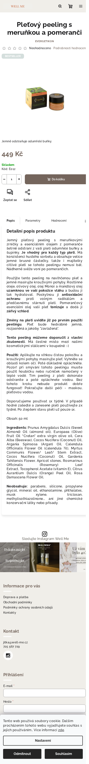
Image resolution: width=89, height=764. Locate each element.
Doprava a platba (15, 597)
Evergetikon (44, 41)
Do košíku (58, 179)
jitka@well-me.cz (15, 642)
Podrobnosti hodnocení (69, 48)
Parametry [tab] (33, 220)
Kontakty (9, 612)
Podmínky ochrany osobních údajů (28, 607)
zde (61, 730)
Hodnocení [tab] (59, 220)
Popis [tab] (11, 220)
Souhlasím (63, 754)
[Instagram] (8, 655)
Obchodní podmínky (17, 602)
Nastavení (43, 741)
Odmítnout (22, 754)
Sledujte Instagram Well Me (45, 539)
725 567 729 (11, 646)
